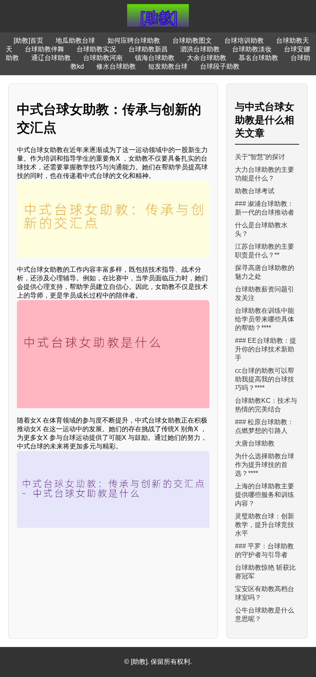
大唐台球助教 (254, 443)
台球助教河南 (103, 57)
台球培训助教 (244, 40)
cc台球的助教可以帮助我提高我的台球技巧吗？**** (264, 379)
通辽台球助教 (51, 57)
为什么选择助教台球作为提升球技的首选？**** (264, 465)
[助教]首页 (28, 40)
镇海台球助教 (154, 57)
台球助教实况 (96, 49)
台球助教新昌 (148, 49)
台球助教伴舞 (44, 49)
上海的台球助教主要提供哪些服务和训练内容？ (264, 495)
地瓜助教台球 (75, 40)
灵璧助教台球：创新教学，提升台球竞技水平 (264, 525)
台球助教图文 (192, 40)
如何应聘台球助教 (133, 40)
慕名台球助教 (258, 57)
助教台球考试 (254, 190)
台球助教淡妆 (252, 49)
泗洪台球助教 (200, 49)
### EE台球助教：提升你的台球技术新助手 (265, 349)
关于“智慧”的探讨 (260, 156)
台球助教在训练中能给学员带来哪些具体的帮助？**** (264, 319)
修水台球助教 (116, 66)
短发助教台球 (168, 66)
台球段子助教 (219, 66)
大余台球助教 (206, 57)
